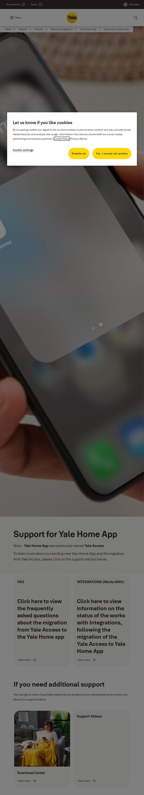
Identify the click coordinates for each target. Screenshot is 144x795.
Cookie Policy (62, 138)
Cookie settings (23, 150)
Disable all (79, 153)
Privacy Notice (78, 138)
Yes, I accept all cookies (112, 153)
